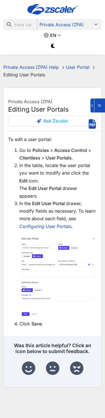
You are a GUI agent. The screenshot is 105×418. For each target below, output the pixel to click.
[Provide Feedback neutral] (53, 368)
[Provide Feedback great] (29, 368)
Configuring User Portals (45, 226)
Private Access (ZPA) (61, 24)
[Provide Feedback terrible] (77, 368)
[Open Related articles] (97, 105)
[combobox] (20, 24)
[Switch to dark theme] (53, 46)
